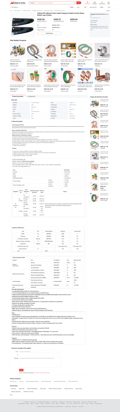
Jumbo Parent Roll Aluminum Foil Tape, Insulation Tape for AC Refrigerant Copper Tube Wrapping (104, 152)
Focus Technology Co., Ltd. (51, 406)
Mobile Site (90, 401)
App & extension (93, 7)
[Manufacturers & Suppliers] (17, 2)
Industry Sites (68, 401)
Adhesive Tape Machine (32, 388)
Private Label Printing (73, 381)
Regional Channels (76, 401)
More (92, 29)
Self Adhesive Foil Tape (28, 391)
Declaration (74, 406)
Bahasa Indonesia (98, 403)
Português (37, 403)
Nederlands (62, 403)
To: (17, 355)
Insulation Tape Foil (68, 388)
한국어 (71, 403)
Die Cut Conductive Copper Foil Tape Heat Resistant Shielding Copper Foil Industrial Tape (104, 163)
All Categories (15, 7)
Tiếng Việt (92, 403)
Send (21, 370)
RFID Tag (21, 381)
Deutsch (57, 403)
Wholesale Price (62, 401)
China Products (33, 401)
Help (85, 7)
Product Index (84, 401)
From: (16, 351)
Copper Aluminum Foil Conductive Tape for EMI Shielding (104, 194)
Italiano (53, 403)
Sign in (108, 3)
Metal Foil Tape (79, 388)
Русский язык (47, 403)
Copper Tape (21, 388)
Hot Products (25, 401)
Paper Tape (13, 388)
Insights (95, 401)
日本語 (75, 403)
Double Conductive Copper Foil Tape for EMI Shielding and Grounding (104, 183)
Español (31, 403)
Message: (16, 358)
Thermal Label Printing (46, 381)
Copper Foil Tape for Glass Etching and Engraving (104, 110)
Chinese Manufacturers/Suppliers (43, 401)
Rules (109, 7)
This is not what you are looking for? (27, 372)
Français (42, 403)
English (27, 403)
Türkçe (87, 403)
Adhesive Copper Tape (16, 391)
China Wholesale (54, 401)
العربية (67, 403)
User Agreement (68, 406)
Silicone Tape (43, 388)
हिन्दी (78, 403)
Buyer (78, 7)
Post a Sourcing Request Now (42, 372)
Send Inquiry (49, 33)
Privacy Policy (80, 406)
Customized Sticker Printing (59, 381)
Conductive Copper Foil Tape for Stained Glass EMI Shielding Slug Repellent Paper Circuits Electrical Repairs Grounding (104, 121)
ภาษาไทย (82, 403)
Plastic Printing (13, 381)
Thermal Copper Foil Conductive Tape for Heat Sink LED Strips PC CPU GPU (104, 173)
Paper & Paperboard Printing (32, 381)
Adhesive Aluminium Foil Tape (55, 388)
